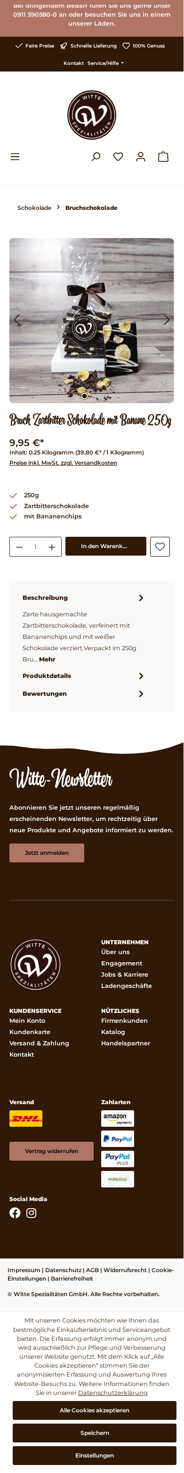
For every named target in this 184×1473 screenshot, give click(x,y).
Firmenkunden (124, 1020)
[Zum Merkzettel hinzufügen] (160, 547)
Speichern (94, 1432)
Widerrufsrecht (125, 1270)
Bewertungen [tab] (45, 693)
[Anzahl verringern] (19, 547)
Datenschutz (63, 1270)
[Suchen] (95, 156)
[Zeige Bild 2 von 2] (98, 396)
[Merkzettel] (118, 156)
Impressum (24, 1270)
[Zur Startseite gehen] (92, 115)
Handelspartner (125, 1043)
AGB (92, 1270)
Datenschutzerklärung (113, 1392)
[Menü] (17, 156)
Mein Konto (27, 1020)
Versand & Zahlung (39, 1043)
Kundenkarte (29, 1031)
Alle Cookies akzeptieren (94, 1410)
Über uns (115, 951)
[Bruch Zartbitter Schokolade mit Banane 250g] (92, 320)
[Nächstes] (167, 320)
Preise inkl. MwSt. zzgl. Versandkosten (63, 462)
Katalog (113, 1031)
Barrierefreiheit (72, 1278)
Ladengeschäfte (126, 985)
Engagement (121, 963)
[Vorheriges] (16, 320)
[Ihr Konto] (140, 156)
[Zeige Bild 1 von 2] (84, 396)
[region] (92, 320)
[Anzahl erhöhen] (52, 547)
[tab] (84, 628)
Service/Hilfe (104, 63)
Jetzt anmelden (47, 852)
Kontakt (74, 63)
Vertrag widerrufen (51, 1151)
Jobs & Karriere (124, 974)
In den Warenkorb (107, 545)
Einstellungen (94, 1455)
